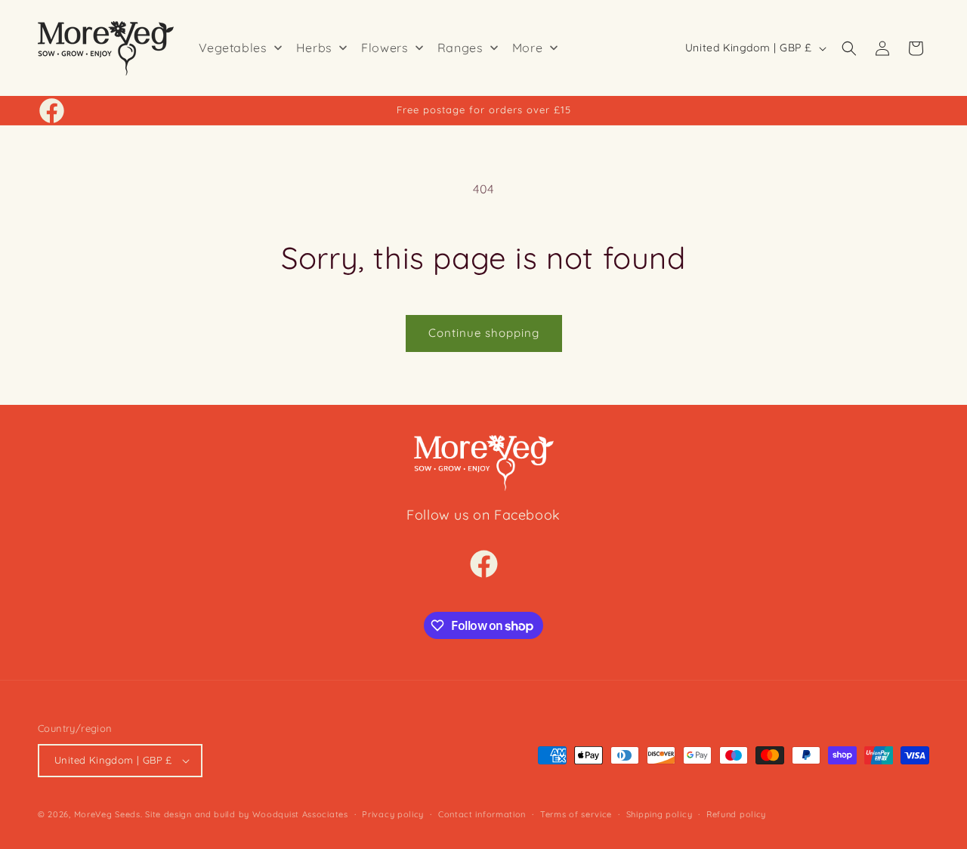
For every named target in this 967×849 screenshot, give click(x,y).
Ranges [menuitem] (460, 47)
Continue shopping (483, 333)
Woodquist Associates (300, 814)
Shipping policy (659, 814)
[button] (849, 48)
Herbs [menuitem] (314, 47)
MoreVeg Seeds (107, 814)
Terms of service (576, 814)
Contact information (482, 814)
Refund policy (736, 814)
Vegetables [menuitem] (233, 47)
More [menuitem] (527, 47)
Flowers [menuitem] (384, 47)
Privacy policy (393, 814)
